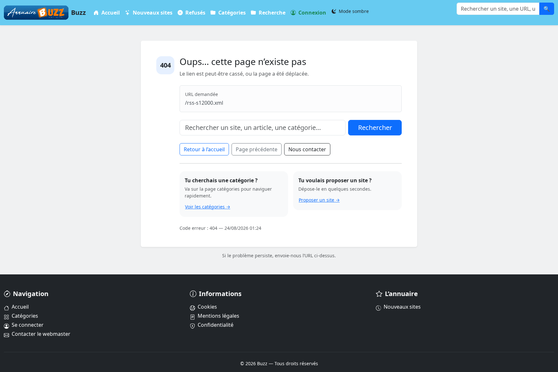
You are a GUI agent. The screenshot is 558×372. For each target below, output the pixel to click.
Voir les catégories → (207, 207)
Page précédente (256, 149)
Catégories (231, 12)
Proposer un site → (319, 200)
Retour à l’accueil (204, 149)
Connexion (311, 12)
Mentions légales (218, 315)
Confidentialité (215, 324)
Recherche (271, 12)
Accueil (110, 12)
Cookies (207, 306)
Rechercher (375, 127)
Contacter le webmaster (41, 333)
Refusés (194, 12)
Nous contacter (307, 149)
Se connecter (28, 324)
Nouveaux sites (151, 12)
